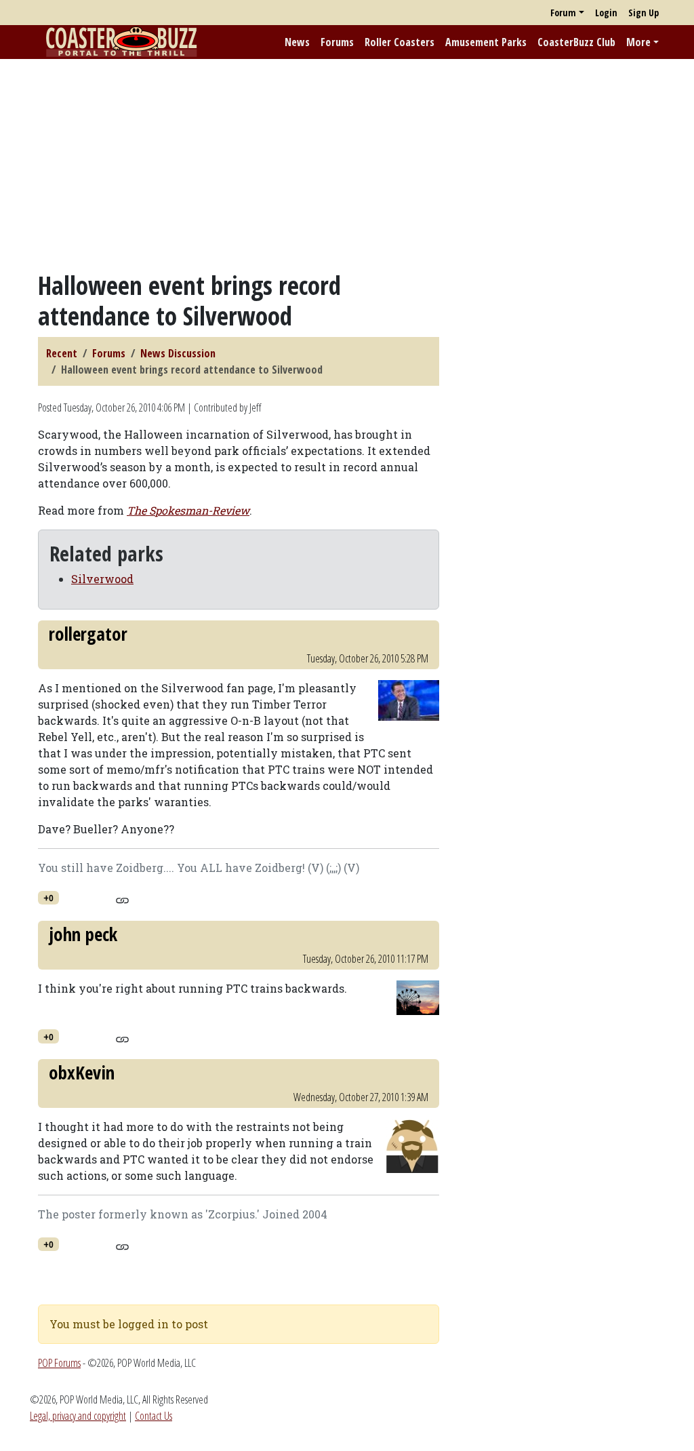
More (638, 42)
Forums (337, 42)
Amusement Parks (486, 42)
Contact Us (153, 1415)
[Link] (122, 898)
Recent (61, 353)
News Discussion (178, 353)
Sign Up (643, 12)
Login (606, 12)
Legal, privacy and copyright (78, 1415)
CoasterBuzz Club (576, 42)
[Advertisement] (347, 165)
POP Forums (59, 1362)
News (297, 42)
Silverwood (102, 579)
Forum (563, 12)
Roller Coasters (399, 42)
